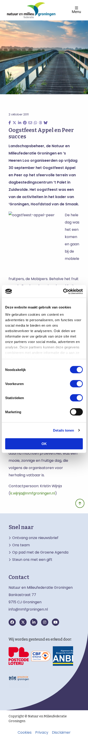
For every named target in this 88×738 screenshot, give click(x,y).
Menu (76, 11)
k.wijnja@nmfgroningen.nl (32, 493)
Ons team (21, 545)
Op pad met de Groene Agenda (40, 552)
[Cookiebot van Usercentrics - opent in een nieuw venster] (63, 291)
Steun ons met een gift (32, 560)
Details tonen (63, 430)
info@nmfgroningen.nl (28, 609)
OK (44, 444)
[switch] (76, 383)
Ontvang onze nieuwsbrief (35, 538)
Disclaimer (61, 732)
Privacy (41, 732)
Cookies (25, 732)
